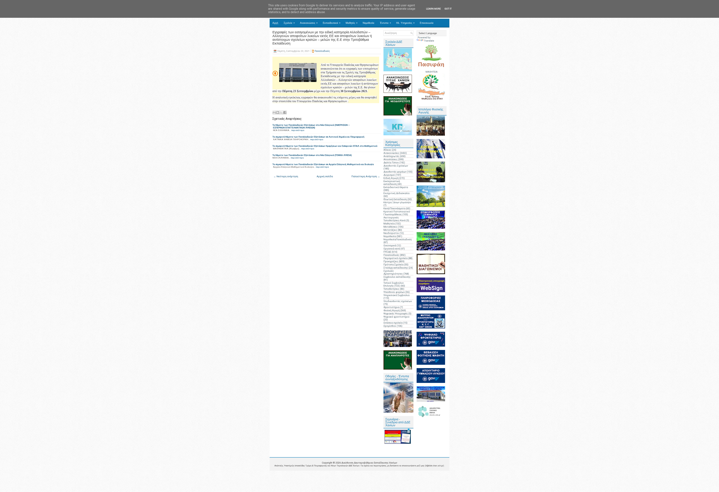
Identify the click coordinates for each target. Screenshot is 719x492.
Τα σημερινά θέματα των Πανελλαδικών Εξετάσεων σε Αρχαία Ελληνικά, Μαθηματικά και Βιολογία (323, 164)
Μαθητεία (389, 223)
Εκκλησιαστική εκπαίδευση (391, 182)
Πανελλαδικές (322, 51)
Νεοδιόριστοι (391, 233)
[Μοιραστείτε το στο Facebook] (285, 112)
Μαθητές (351, 22)
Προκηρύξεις (390, 261)
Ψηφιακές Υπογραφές (395, 313)
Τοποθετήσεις (391, 288)
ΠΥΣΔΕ (387, 251)
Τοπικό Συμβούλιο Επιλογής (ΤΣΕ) (393, 284)
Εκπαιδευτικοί (331, 22)
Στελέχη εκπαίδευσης (395, 267)
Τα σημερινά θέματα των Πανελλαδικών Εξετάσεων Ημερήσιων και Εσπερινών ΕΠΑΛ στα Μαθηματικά (324, 146)
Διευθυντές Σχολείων (395, 165)
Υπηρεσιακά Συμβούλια (396, 295)
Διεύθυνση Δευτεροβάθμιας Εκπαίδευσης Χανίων (369, 462)
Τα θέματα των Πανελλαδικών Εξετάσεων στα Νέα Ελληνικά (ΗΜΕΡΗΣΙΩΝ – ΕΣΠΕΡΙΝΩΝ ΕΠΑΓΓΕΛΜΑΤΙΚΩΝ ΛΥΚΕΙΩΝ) (311, 126)
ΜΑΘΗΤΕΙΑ (432, 71)
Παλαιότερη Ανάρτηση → (365, 176)
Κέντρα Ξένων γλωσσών (397, 202)
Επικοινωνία (426, 23)
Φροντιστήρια (391, 307)
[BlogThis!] (278, 112)
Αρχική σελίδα (325, 176)
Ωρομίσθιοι (389, 326)
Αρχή (275, 23)
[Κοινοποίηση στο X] (281, 112)
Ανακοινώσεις (309, 22)
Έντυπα (385, 22)
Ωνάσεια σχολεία (393, 322)
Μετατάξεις (390, 230)
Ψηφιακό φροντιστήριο (396, 316)
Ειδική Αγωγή (391, 178)
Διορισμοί (389, 174)
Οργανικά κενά (391, 248)
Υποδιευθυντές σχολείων (397, 301)
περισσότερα (297, 130)
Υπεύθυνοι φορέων (394, 292)
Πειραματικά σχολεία (395, 258)
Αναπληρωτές (391, 156)
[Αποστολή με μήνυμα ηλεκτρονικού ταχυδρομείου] (274, 112)
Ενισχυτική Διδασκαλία (396, 193)
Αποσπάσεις (390, 159)
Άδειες (387, 149)
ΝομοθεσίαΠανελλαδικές (397, 239)
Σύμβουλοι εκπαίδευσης (397, 276)
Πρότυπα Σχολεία (393, 264)
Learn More (433, 8)
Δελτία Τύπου (391, 162)
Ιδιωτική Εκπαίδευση (395, 199)
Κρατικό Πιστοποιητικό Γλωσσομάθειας (396, 213)
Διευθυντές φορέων (394, 171)
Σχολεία (289, 22)
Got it (448, 8)
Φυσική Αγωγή (391, 310)
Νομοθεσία (368, 23)
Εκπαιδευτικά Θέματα (395, 187)
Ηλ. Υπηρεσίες (405, 22)
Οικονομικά (389, 245)
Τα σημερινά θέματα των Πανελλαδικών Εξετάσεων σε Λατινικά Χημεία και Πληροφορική (318, 136)
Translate (429, 40)
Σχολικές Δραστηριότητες (393, 272)
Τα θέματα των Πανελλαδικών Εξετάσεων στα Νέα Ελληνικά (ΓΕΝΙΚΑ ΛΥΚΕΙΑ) (312, 155)
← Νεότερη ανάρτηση (286, 176)
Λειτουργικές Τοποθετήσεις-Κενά (394, 219)
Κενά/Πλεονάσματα (394, 208)
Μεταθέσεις (390, 226)
